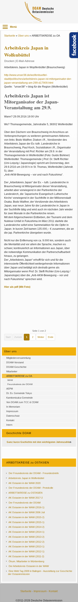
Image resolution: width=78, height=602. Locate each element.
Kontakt (10, 420)
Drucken (9, 61)
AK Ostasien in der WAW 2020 (24, 483)
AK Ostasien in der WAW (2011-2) (26, 556)
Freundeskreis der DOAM (19, 384)
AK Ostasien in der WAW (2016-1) (26, 507)
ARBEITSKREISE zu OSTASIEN (25, 492)
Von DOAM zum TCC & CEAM (22, 402)
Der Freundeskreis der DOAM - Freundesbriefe (34, 473)
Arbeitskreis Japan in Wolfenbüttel (26, 478)
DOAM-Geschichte (16, 367)
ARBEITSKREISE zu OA (19, 376)
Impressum (12, 411)
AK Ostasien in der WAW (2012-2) (26, 541)
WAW (10, 380)
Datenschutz (13, 415)
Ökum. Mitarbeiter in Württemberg (26, 561)
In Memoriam (13, 406)
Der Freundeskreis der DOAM (25, 502)
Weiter (40, 337)
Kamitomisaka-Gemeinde (19, 397)
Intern (9, 424)
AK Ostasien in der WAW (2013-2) (26, 537)
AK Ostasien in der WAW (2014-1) (26, 532)
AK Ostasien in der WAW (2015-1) (26, 522)
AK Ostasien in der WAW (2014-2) (26, 527)
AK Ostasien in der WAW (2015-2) (26, 517)
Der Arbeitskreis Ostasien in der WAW (29, 566)
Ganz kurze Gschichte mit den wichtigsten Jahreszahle (38, 442)
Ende (50, 337)
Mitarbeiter (11, 371)
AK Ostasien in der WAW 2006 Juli (26, 512)
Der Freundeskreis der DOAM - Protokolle (31, 488)
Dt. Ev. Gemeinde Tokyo (19, 393)
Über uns (23, 35)
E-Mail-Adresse (25, 61)
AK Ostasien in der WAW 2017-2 (25, 497)
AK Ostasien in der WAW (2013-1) (26, 546)
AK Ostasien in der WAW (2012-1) (26, 551)
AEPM (9, 388)
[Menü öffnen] (5, 27)
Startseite (9, 35)
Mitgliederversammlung (18, 358)
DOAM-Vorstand (15, 362)
